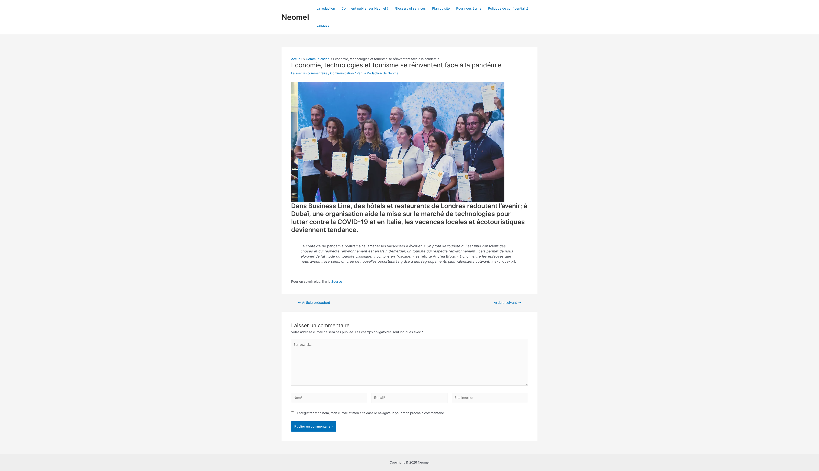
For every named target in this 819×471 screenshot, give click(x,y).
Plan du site (441, 8)
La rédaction (326, 8)
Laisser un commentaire (309, 73)
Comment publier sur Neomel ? (365, 8)
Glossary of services (410, 8)
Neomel (295, 17)
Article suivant (507, 302)
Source (336, 281)
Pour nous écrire (469, 8)
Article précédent (314, 302)
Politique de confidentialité (508, 8)
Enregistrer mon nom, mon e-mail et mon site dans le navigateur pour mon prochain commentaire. (371, 413)
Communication (342, 73)
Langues (323, 25)
